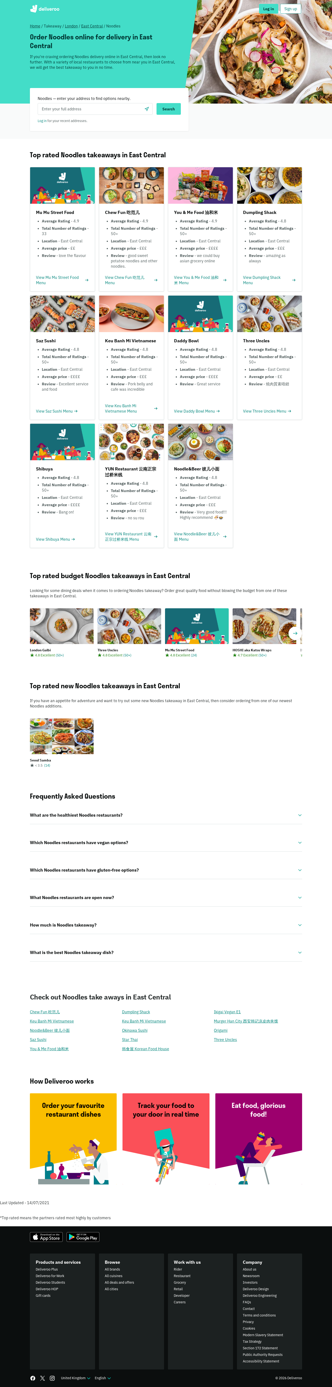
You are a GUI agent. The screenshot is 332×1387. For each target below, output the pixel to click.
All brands (112, 1269)
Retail (178, 1289)
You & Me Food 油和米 (49, 1048)
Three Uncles (225, 1039)
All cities (111, 1289)
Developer (182, 1295)
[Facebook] (33, 1378)
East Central (92, 26)
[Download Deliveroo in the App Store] (46, 1237)
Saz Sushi (38, 1039)
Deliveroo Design (256, 1289)
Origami (220, 1030)
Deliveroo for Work (50, 1276)
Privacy (248, 1322)
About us (249, 1269)
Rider (178, 1269)
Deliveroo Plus (47, 1269)
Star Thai (130, 1039)
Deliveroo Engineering (260, 1295)
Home (35, 26)
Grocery (180, 1282)
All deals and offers (119, 1282)
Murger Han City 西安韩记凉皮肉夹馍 (246, 1021)
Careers (180, 1302)
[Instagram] (52, 1378)
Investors (250, 1282)
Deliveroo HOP (47, 1289)
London (71, 26)
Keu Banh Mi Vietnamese (52, 1021)
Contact (249, 1309)
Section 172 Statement (260, 1348)
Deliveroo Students (50, 1282)
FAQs (247, 1302)
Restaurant (182, 1276)
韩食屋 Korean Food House (145, 1048)
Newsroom (251, 1276)
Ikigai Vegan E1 (227, 1011)
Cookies (249, 1328)
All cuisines (113, 1276)
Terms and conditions (259, 1315)
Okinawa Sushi (135, 1030)
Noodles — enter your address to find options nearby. (84, 98)
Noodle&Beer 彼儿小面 (50, 1030)
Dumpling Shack (136, 1011)
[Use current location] (147, 109)
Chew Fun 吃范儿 (45, 1011)
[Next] (295, 633)
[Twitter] (42, 1378)
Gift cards (43, 1295)
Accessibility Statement (261, 1361)
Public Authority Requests (263, 1354)
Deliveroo (44, 9)
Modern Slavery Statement (263, 1335)
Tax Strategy (252, 1341)
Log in (42, 121)
